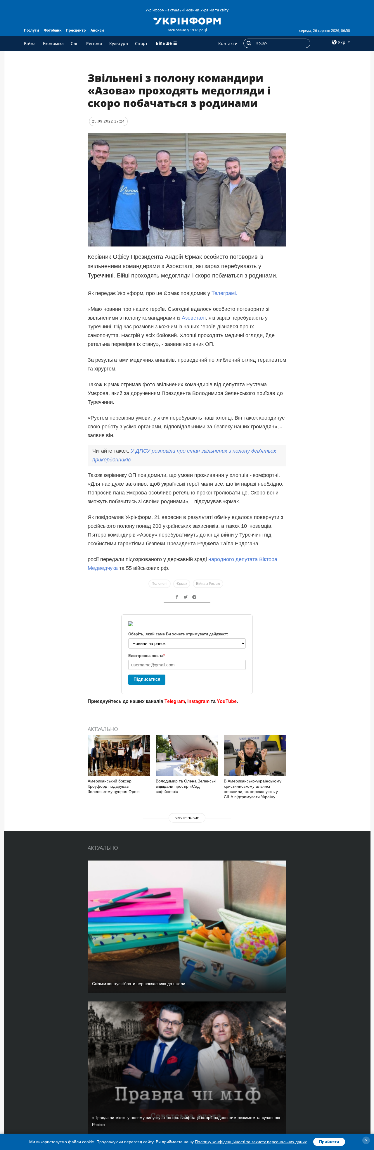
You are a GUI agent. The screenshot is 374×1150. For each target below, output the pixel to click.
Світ (75, 43)
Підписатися (147, 679)
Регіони (94, 43)
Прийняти (329, 1141)
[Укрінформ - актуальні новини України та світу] (186, 20)
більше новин (187, 818)
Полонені (159, 584)
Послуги (31, 30)
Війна (30, 43)
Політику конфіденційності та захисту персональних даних (251, 1141)
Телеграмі (224, 293)
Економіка (53, 43)
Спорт (141, 43)
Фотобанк (52, 30)
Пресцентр (76, 30)
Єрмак (181, 584)
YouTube (227, 701)
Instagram (198, 701)
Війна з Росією (208, 584)
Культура (118, 43)
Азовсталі (194, 318)
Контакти (228, 43)
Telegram (175, 701)
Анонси (97, 30)
